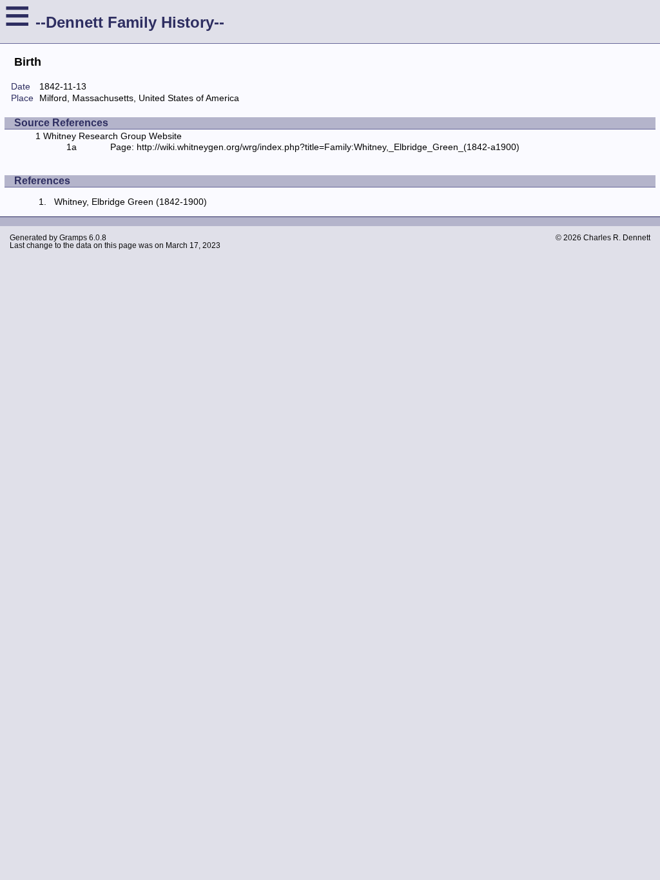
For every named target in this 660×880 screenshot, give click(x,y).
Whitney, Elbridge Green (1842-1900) (130, 201)
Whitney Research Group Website (112, 136)
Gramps (73, 238)
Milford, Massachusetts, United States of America (139, 98)
